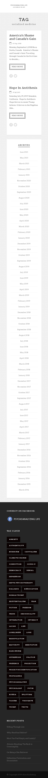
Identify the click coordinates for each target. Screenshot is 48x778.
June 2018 (24, 347)
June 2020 (24, 209)
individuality (28, 614)
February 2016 (24, 473)
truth (25, 707)
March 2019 (24, 295)
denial (30, 570)
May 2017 (24, 421)
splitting (27, 694)
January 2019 (24, 307)
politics (30, 657)
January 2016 (24, 478)
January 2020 (24, 238)
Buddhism (14, 552)
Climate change (17, 558)
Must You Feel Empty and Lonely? (21, 738)
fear (33, 601)
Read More (17, 67)
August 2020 (24, 198)
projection (30, 663)
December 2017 (24, 381)
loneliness (15, 632)
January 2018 (24, 375)
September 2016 (24, 467)
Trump (12, 707)
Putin (31, 688)
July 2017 (24, 410)
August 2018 (24, 335)
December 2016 (24, 450)
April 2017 (24, 427)
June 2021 (24, 152)
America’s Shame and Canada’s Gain (22, 37)
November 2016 (24, 455)
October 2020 (24, 186)
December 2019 (24, 244)
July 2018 (24, 341)
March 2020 (24, 226)
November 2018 (24, 318)
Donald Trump (16, 595)
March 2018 (24, 364)
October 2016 (24, 461)
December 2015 (24, 484)
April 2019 (24, 289)
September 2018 (24, 330)
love (28, 632)
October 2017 (24, 393)
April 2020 (24, 221)
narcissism (15, 651)
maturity (14, 645)
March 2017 (24, 433)
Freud (12, 614)
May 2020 (24, 215)
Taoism (13, 701)
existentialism (17, 601)
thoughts (27, 701)
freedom (26, 608)
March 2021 (24, 164)
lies (23, 626)
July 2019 (24, 272)
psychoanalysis (18, 682)
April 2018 (24, 358)
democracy (15, 570)
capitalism (31, 552)
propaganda (15, 676)
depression (15, 576)
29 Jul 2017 (16, 92)
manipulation (16, 639)
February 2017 (24, 438)
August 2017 (24, 404)
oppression (15, 657)
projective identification (23, 670)
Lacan (12, 626)
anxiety (13, 539)
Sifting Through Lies (15, 727)
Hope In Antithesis (23, 88)
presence (14, 663)
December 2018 (24, 312)
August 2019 (24, 267)
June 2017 (24, 415)
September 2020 (24, 192)
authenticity (16, 545)
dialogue (14, 589)
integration (15, 620)
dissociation (31, 589)
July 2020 (24, 204)
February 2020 (24, 232)
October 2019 (24, 255)
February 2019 (24, 301)
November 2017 (24, 387)
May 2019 (24, 284)
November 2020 (24, 181)
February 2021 (24, 169)
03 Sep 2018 (17, 43)
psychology (15, 688)
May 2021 (24, 158)
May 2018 (24, 352)
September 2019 (24, 261)
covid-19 (31, 564)
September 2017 (24, 398)
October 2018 (24, 324)
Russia (12, 694)
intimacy (33, 620)
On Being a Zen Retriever (17, 752)
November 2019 (24, 249)
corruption (15, 564)
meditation (31, 645)
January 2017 (24, 444)
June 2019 (24, 278)
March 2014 (24, 490)
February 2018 (24, 370)
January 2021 (24, 175)
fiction (13, 608)
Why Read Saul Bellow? (17, 733)
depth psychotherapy (21, 583)
